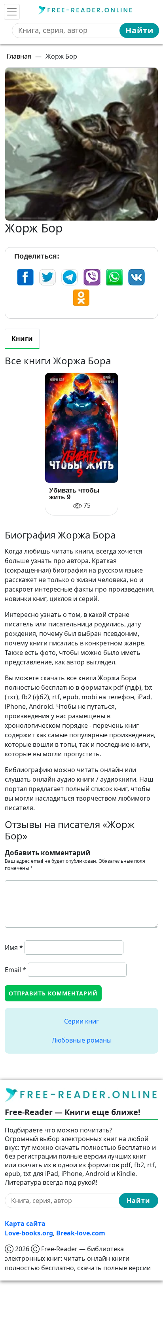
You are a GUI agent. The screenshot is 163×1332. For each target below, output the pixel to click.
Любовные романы (82, 1040)
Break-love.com (80, 1233)
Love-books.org (29, 1233)
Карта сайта (25, 1223)
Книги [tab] (22, 338)
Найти (139, 30)
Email (15, 969)
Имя (14, 947)
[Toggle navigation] (12, 12)
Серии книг (81, 1021)
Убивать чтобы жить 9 (74, 493)
